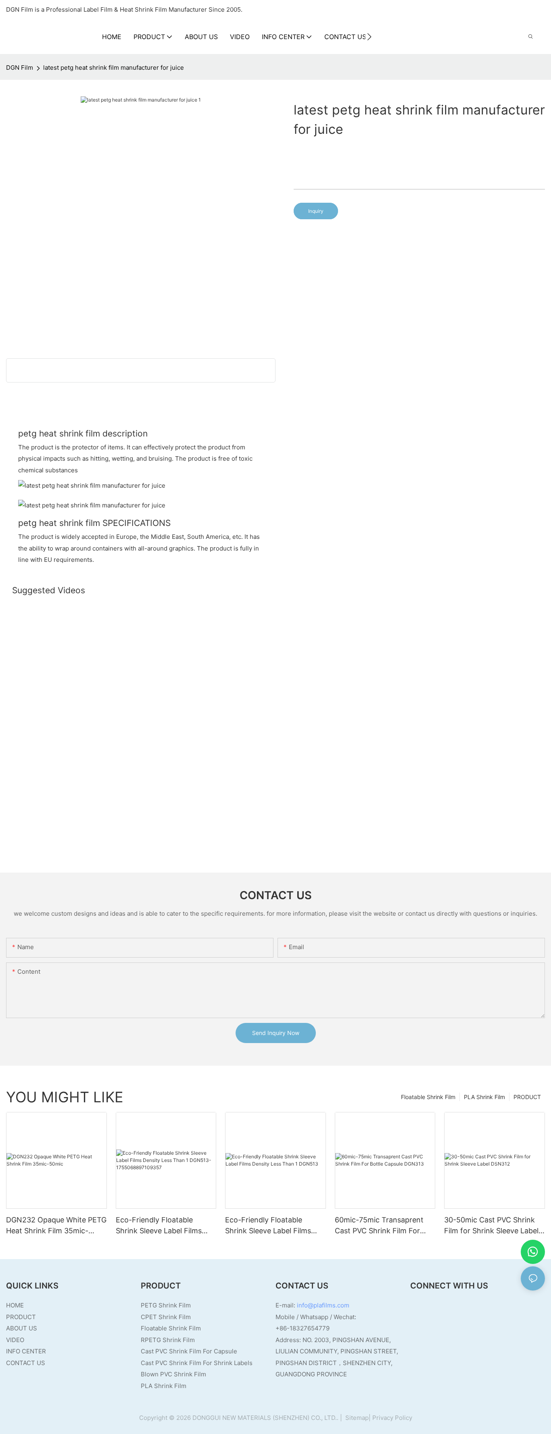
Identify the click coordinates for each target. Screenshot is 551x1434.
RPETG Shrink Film (168, 1340)
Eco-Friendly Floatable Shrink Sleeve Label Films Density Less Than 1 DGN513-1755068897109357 (165, 1226)
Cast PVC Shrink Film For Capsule (189, 1351)
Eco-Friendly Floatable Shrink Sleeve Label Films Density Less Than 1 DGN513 (274, 1226)
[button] (369, 36)
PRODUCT (527, 1096)
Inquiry (316, 211)
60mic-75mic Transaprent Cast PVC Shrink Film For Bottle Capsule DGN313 (379, 1226)
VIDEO (15, 1340)
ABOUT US (21, 1328)
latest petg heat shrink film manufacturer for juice (113, 67)
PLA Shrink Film (484, 1096)
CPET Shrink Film (166, 1317)
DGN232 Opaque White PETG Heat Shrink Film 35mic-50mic (56, 1226)
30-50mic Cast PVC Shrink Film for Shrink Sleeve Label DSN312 (491, 1226)
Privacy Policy (392, 1418)
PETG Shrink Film (166, 1305)
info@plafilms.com (323, 1305)
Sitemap (356, 1418)
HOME (15, 1305)
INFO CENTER (26, 1351)
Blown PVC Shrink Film (173, 1374)
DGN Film (19, 67)
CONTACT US (25, 1363)
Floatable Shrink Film (428, 1096)
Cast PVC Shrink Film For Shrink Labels (197, 1363)
